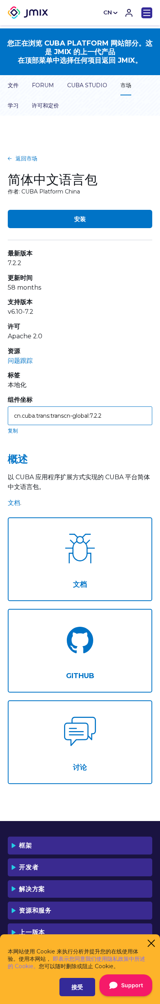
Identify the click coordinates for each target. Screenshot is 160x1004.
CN (107, 12)
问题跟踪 (20, 360)
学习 (13, 105)
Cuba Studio (87, 85)
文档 (14, 502)
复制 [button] (13, 430)
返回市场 (26, 158)
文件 (13, 85)
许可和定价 (45, 105)
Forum (43, 85)
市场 (125, 85)
